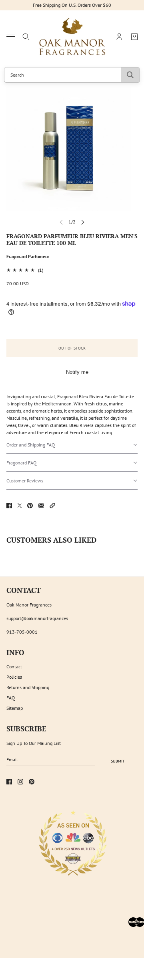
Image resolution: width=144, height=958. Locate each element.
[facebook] (9, 781)
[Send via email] (41, 505)
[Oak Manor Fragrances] (72, 37)
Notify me (77, 372)
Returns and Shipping (27, 687)
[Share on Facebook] (9, 505)
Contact (14, 667)
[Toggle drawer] (10, 36)
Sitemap (14, 708)
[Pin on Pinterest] (30, 505)
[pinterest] (31, 781)
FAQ (10, 698)
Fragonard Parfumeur (27, 256)
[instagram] (20, 781)
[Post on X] (19, 505)
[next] (83, 222)
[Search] (26, 36)
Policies (14, 677)
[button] (72, 445)
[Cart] (134, 36)
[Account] (119, 36)
